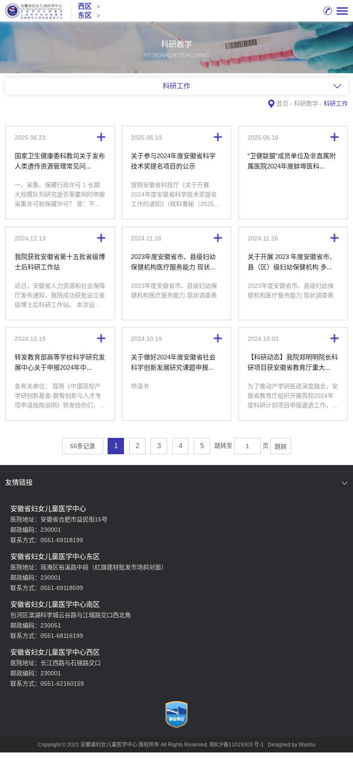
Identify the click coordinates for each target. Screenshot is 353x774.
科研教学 (306, 103)
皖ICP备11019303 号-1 (237, 745)
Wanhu (307, 745)
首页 (282, 103)
